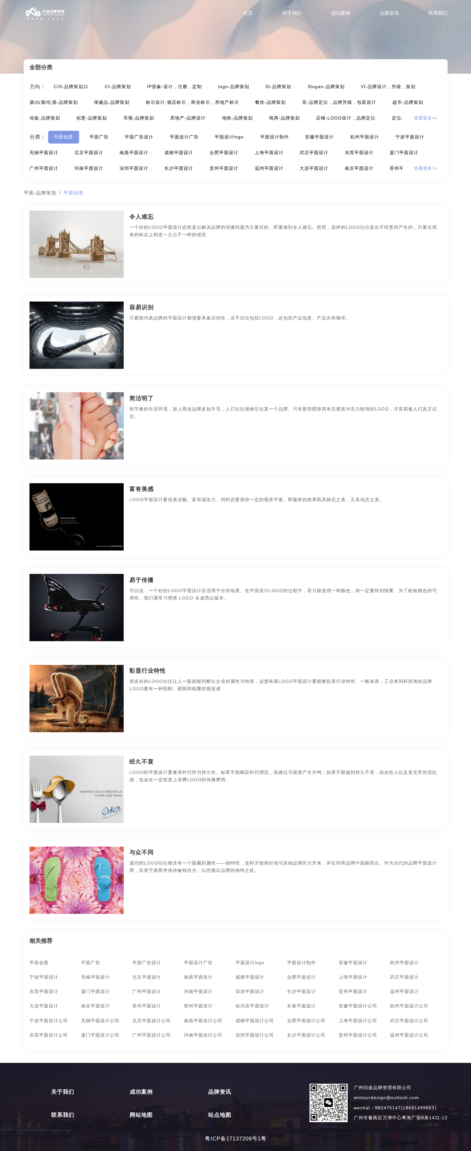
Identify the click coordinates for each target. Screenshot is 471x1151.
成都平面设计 (178, 152)
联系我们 (438, 13)
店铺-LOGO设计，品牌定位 (346, 118)
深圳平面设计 (134, 168)
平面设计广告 (184, 137)
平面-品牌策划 (40, 192)
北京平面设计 (88, 152)
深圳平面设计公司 (255, 1035)
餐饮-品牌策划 (270, 102)
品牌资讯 (389, 13)
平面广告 (99, 137)
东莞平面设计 (359, 152)
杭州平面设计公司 (409, 1006)
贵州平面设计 (224, 168)
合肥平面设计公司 (306, 1020)
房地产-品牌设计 (188, 118)
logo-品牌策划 (233, 86)
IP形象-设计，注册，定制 (174, 86)
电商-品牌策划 (284, 118)
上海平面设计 (269, 152)
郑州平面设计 (198, 1006)
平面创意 (63, 137)
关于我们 (292, 13)
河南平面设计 (88, 168)
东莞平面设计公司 (48, 1035)
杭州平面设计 (364, 137)
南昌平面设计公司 (203, 1020)
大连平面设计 (314, 168)
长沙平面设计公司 (306, 1035)
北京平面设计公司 (151, 1020)
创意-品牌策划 (91, 118)
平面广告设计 (139, 137)
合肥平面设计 (224, 152)
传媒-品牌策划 (44, 118)
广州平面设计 (43, 168)
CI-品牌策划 (118, 86)
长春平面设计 (301, 1006)
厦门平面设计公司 (100, 1035)
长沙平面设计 (178, 168)
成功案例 (340, 13)
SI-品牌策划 (278, 86)
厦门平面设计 (404, 152)
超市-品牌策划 (407, 102)
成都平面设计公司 (255, 1020)
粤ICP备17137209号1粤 (236, 1139)
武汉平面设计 (314, 152)
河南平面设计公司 (203, 1035)
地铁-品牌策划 (237, 118)
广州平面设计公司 (151, 1035)
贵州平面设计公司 (358, 1035)
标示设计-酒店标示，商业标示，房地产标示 (192, 102)
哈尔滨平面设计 (252, 1006)
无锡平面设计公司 (100, 1020)
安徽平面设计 (319, 137)
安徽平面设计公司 (358, 1006)
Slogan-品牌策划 (326, 86)
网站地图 (141, 1115)
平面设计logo (229, 137)
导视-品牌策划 (138, 118)
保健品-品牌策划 (111, 102)
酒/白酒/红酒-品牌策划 (53, 102)
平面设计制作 (274, 137)
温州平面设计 (269, 168)
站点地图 (219, 1115)
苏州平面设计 (146, 1006)
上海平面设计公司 (358, 1020)
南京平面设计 (359, 168)
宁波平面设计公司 (48, 1020)
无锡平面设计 (43, 152)
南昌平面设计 (134, 152)
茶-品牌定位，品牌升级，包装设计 (339, 102)
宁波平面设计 (409, 137)
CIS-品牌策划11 (71, 86)
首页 (248, 13)
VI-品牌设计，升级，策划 (388, 86)
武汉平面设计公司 (409, 1020)
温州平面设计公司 (409, 1035)
